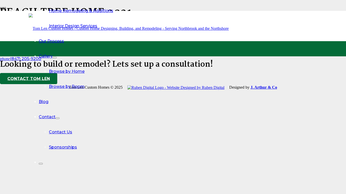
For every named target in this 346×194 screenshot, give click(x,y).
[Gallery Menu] (55, 57)
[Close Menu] (41, 163)
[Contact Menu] (57, 118)
